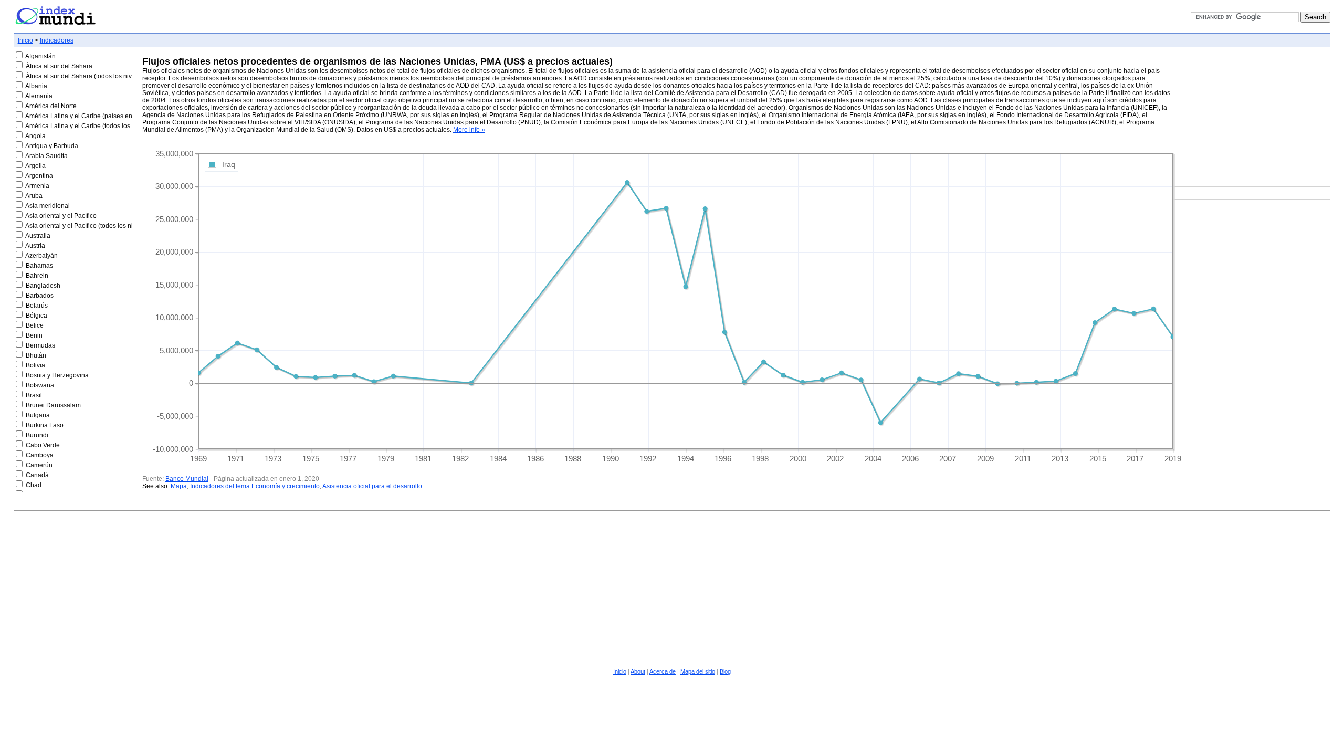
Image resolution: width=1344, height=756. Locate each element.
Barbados (40, 295)
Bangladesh (43, 285)
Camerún (39, 465)
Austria (35, 245)
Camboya (40, 455)
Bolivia (35, 365)
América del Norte (51, 106)
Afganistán (40, 56)
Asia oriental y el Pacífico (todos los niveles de (91, 225)
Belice (35, 325)
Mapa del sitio (697, 671)
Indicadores (57, 40)
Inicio (25, 40)
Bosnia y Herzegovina (57, 375)
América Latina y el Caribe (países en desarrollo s (96, 116)
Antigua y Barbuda (51, 146)
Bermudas (40, 345)
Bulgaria (38, 415)
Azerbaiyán (41, 255)
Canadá (37, 475)
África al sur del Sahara (59, 66)
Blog (725, 671)
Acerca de (662, 671)
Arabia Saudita (46, 156)
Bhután (36, 355)
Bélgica (36, 315)
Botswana (40, 385)
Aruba (34, 196)
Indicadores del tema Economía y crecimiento (255, 486)
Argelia (35, 166)
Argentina (39, 176)
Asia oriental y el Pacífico (61, 215)
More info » (469, 129)
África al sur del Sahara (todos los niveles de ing (94, 76)
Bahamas (39, 265)
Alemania (38, 96)
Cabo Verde (43, 445)
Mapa (179, 486)
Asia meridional (47, 205)
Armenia (37, 186)
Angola (35, 136)
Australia (37, 235)
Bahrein (37, 275)
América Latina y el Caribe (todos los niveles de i (94, 126)
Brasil (34, 395)
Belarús (37, 305)
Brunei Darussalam (53, 405)
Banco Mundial (186, 478)
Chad (33, 485)
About (638, 671)
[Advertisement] (1251, 117)
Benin (34, 335)
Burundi (37, 435)
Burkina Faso (45, 425)
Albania (36, 86)
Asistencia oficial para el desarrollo (372, 486)
